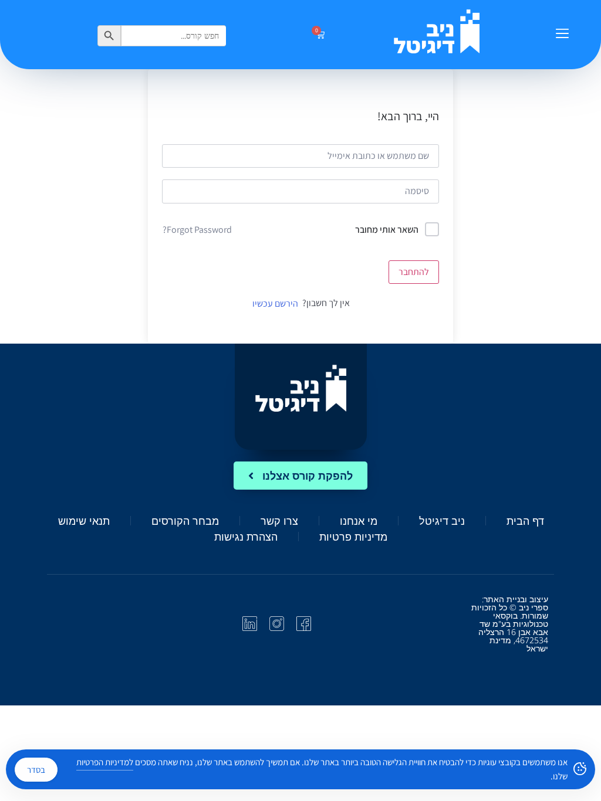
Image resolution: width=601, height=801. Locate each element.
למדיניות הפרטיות (104, 762)
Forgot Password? (197, 229)
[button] (562, 34)
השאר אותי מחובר (386, 229)
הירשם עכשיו (275, 303)
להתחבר (414, 272)
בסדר (36, 769)
